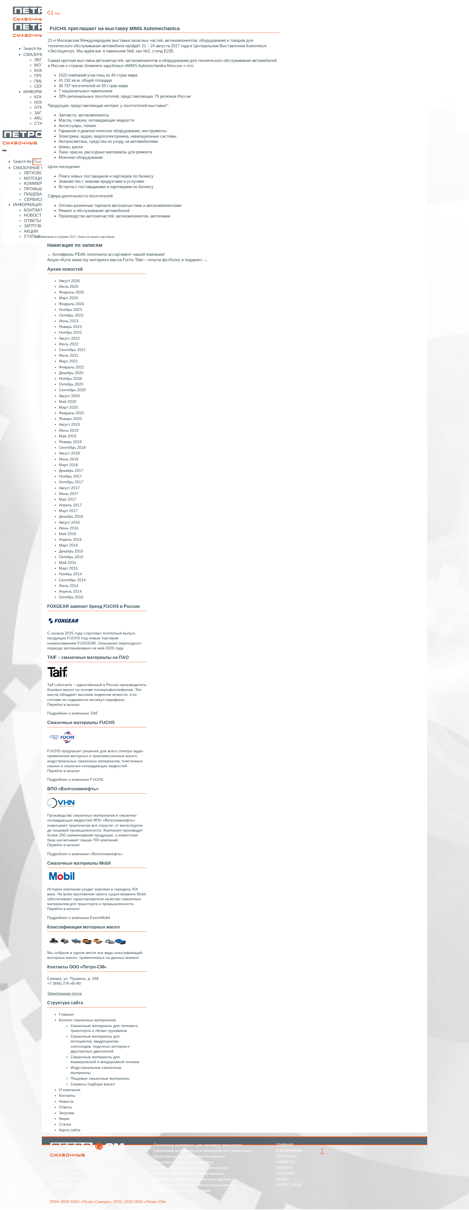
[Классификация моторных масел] (88, 944)
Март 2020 (68, 407)
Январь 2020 (70, 418)
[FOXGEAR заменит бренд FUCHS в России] (63, 624)
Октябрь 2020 (71, 384)
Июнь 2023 (68, 321)
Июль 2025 (68, 286)
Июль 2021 (68, 355)
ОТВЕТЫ (32, 220)
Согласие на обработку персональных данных (195, 1185)
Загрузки (66, 1113)
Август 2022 (69, 338)
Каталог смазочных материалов (87, 1020)
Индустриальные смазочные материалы (190, 1156)
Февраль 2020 (71, 413)
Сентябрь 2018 (72, 447)
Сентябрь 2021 (72, 349)
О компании (69, 1090)
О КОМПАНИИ (289, 1150)
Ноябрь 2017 (70, 476)
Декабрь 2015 (71, 551)
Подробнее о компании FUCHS (75, 779)
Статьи (65, 1124)
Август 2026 (69, 281)
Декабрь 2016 (71, 516)
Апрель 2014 (70, 591)
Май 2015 (67, 562)
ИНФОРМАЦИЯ (38, 91)
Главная (66, 1014)
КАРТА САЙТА (289, 1185)
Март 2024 (68, 298)
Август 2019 (69, 424)
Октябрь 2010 (71, 597)
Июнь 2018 (68, 459)
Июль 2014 (68, 585)
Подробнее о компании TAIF (72, 713)
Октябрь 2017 (71, 482)
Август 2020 (69, 396)
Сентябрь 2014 (72, 580)
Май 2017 (67, 499)
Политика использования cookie (182, 1190)
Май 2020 (67, 401)
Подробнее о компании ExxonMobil (78, 917)
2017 (72, 236)
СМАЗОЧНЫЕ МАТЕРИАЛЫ (40, 167)
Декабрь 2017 (71, 470)
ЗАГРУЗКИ (34, 225)
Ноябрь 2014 (70, 574)
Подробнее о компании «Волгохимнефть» (85, 854)
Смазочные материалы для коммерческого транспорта (203, 1150)
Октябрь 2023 (71, 315)
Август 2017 (69, 488)
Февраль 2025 (71, 292)
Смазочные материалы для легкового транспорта (198, 1145)
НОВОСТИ (34, 215)
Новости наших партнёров (96, 236)
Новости (66, 1101)
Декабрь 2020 (71, 373)
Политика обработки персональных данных (192, 1179)
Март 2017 (68, 510)
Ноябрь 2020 (70, 378)
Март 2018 (68, 465)
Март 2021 (68, 361)
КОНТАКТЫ (35, 210)
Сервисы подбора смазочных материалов (191, 1167)
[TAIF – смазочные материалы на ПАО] (57, 676)
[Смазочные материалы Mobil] (60, 880)
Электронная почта (67, 1184)
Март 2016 (68, 545)
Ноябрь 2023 (70, 309)
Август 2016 (69, 522)
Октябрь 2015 (71, 557)
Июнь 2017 (68, 493)
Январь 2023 (70, 326)
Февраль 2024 (71, 304)
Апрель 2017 (70, 505)
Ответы (65, 1107)
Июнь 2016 (68, 528)
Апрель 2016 (70, 539)
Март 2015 (68, 568)
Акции (64, 1118)
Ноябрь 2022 (70, 332)
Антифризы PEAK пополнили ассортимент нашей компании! (106, 254)
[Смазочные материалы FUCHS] (60, 742)
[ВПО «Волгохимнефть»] (60, 806)
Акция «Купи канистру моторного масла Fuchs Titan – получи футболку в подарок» (127, 259)
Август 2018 (69, 453)
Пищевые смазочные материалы (100, 1078)
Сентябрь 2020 (72, 390)
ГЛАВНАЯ (284, 1145)
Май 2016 (67, 534)
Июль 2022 (68, 344)
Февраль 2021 (71, 367)
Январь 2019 (70, 442)
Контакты (67, 1095)
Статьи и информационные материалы (189, 1173)
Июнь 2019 (68, 430)
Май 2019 (67, 436)
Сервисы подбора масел (93, 1084)
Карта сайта (69, 1130)
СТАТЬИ (32, 236)
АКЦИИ (41, 118)
